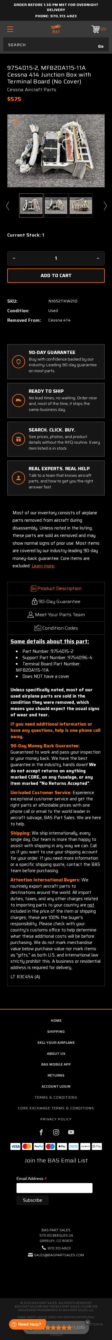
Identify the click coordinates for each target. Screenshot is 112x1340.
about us (56, 1053)
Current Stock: (25, 235)
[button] (56, 1273)
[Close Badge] (87, 1322)
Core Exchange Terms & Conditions (56, 1108)
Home (56, 1020)
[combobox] (56, 44)
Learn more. (43, 565)
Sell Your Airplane (56, 1042)
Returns (56, 1075)
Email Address (31, 1179)
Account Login (56, 1086)
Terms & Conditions (56, 1097)
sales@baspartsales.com (59, 1255)
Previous (7, 205)
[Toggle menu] (17, 29)
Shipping (56, 1031)
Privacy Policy (56, 1119)
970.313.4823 (63, 16)
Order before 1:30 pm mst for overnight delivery (56, 7)
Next (104, 205)
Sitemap (56, 1335)
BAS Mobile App (56, 1064)
